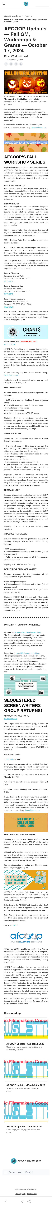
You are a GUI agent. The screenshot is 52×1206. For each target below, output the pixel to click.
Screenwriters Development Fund (28, 632)
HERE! (14, 925)
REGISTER (8, 281)
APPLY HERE (10, 344)
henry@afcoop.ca (38, 127)
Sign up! (9, 759)
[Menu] (4, 3)
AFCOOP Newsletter (12, 16)
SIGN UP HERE (10, 719)
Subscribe (42, 4)
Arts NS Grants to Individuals (28, 653)
